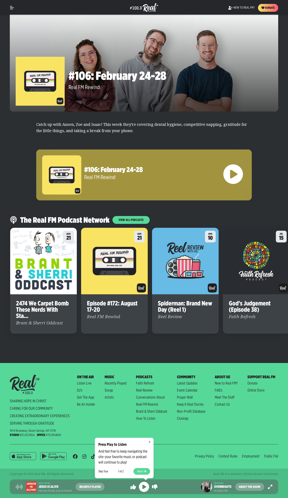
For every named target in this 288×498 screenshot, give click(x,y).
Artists (109, 397)
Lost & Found (64, 490)
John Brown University (262, 474)
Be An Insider (86, 404)
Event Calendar (187, 390)
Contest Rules (227, 456)
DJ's (79, 390)
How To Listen (145, 418)
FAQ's (218, 390)
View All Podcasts (131, 220)
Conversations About (150, 397)
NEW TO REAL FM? (244, 7)
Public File (271, 456)
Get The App (85, 397)
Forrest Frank (47, 490)
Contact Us (222, 404)
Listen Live (84, 383)
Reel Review (144, 390)
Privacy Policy (204, 456)
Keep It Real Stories (190, 404)
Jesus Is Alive (48, 486)
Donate (269, 8)
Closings (182, 418)
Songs (109, 390)
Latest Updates (187, 383)
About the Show (249, 487)
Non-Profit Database (191, 411)
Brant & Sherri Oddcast (151, 411)
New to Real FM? (226, 383)
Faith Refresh (145, 383)
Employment (251, 456)
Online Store (255, 390)
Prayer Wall (185, 397)
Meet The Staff (224, 397)
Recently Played (115, 383)
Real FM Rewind (84, 87)
